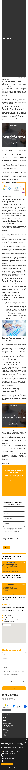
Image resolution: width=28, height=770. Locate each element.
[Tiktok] (10, 699)
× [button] (26, 739)
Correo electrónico (8, 480)
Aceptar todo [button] (7, 764)
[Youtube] (12, 699)
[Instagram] (5, 699)
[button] (22, 39)
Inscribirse (21, 487)
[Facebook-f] (3, 699)
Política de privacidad (9, 748)
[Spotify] (14, 699)
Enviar (6, 547)
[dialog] (14, 754)
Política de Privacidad (18, 681)
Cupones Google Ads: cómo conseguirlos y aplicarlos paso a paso (12, 577)
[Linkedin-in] (7, 699)
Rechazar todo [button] (20, 764)
